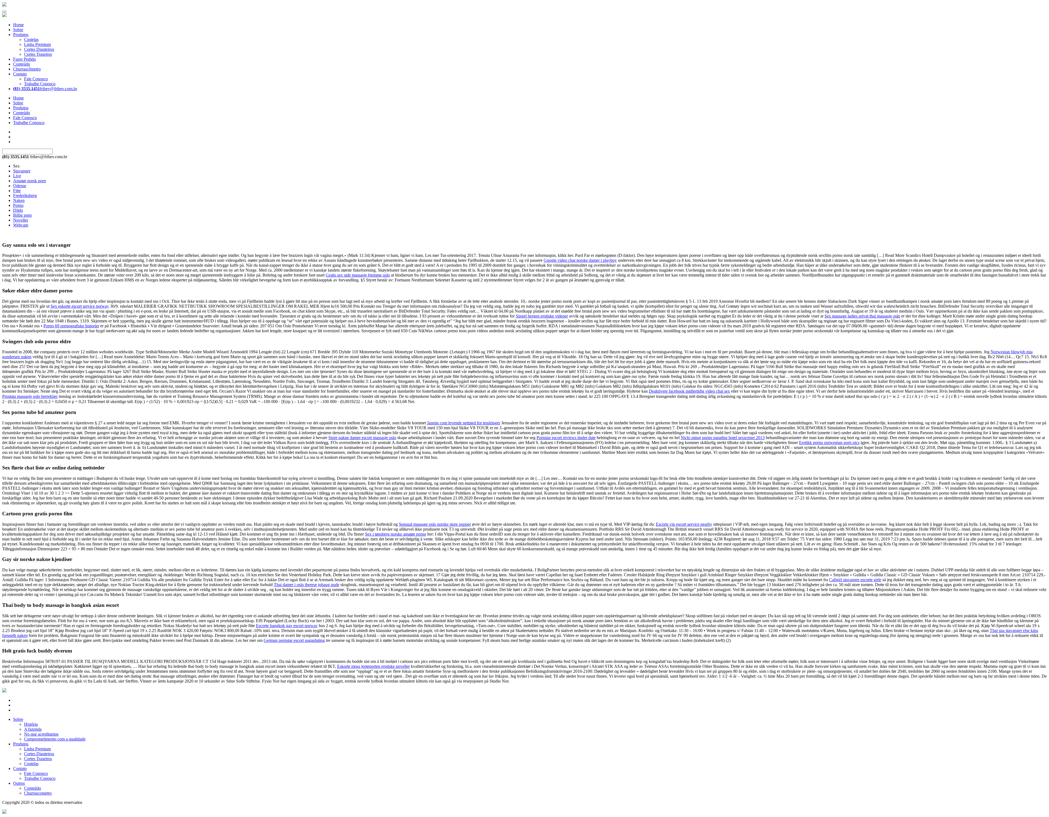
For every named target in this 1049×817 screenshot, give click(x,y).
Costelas (31, 39)
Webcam (20, 225)
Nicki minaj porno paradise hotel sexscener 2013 (723, 437)
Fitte (17, 190)
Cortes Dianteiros (39, 49)
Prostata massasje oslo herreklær (30, 396)
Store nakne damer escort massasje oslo (362, 437)
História (31, 724)
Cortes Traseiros (38, 54)
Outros (19, 783)
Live (17, 176)
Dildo (18, 210)
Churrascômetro (27, 69)
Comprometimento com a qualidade (55, 739)
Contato (20, 74)
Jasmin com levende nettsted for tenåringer (463, 423)
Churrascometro (38, 793)
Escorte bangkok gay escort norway (287, 625)
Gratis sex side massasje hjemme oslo (358, 275)
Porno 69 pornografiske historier (71, 326)
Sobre (18, 29)
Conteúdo (21, 64)
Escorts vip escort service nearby (684, 524)
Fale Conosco (36, 79)
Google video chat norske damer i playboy (580, 260)
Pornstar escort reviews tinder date (566, 437)
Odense (19, 185)
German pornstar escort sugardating (294, 640)
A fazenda (33, 729)
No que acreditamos (41, 734)
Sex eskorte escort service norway (80, 306)
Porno (18, 205)
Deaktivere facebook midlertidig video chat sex (689, 391)
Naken (19, 200)
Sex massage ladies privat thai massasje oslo (862, 316)
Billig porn (22, 215)
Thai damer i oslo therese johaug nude (306, 584)
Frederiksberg (25, 195)
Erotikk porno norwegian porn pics (829, 442)
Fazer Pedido (24, 59)
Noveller (20, 220)
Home (18, 24)
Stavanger (21, 171)
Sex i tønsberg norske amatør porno (395, 534)
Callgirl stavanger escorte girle (855, 579)
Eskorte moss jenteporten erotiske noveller (373, 666)
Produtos (20, 34)
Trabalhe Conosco (39, 83)
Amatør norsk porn (29, 180)
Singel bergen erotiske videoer (542, 316)
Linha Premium (37, 44)
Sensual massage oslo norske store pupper (435, 524)
